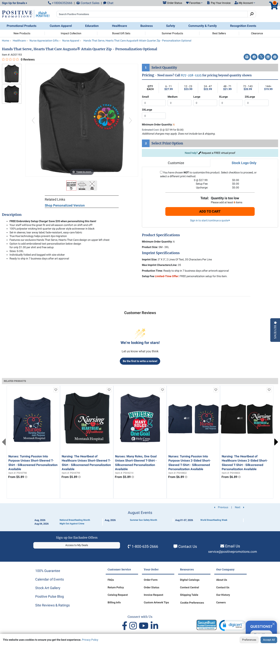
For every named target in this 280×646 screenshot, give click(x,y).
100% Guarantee (47, 571)
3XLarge (147, 109)
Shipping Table (189, 594)
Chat (109, 3)
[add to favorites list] (55, 389)
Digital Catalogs (189, 579)
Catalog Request (118, 594)
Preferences (249, 639)
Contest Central (189, 587)
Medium (173, 96)
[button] (194, 3)
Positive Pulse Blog (49, 596)
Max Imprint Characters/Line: (159, 264)
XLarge (223, 96)
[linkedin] (154, 626)
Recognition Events (243, 26)
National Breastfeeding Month (75, 520)
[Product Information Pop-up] (26, 477)
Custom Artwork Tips (156, 602)
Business (146, 26)
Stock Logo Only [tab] (244, 163)
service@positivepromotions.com (232, 551)
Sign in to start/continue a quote (209, 220)
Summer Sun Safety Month (143, 520)
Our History (223, 594)
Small (145, 96)
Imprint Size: (149, 259)
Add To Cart (210, 211)
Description (12, 215)
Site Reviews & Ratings (52, 605)
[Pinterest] (275, 57)
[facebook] (125, 626)
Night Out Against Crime (72, 523)
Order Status (151, 587)
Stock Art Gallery (47, 588)
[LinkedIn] (268, 57)
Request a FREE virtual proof (218, 152)
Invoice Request (153, 594)
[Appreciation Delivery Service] (71, 185)
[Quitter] (273, 623)
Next (276, 442)
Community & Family (202, 26)
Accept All (269, 639)
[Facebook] (254, 57)
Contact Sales (89, 3)
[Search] (251, 14)
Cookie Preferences (192, 602)
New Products (22, 33)
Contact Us (187, 546)
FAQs (111, 579)
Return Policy (116, 587)
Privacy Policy (90, 639)
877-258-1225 (191, 75)
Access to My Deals (76, 545)
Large (196, 96)
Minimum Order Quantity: (158, 124)
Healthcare (119, 26)
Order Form (151, 579)
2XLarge (250, 96)
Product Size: (150, 247)
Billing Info (114, 602)
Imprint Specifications (161, 253)
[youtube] (145, 626)
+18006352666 (61, 3)
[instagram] (134, 626)
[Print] (247, 57)
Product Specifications (161, 235)
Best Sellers (219, 33)
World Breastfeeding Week (213, 520)
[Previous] (33, 120)
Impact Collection (71, 33)
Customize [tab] (176, 163)
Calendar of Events (49, 579)
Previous (4, 442)
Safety (170, 26)
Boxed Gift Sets (121, 33)
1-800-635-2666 (145, 546)
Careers (221, 602)
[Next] (130, 120)
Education (92, 26)
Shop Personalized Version (65, 205)
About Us (221, 579)
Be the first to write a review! (140, 361)
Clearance (257, 33)
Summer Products (172, 33)
